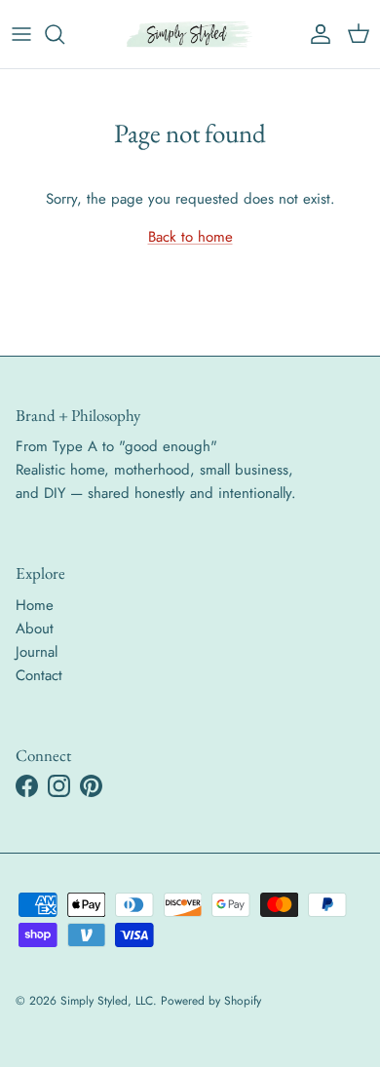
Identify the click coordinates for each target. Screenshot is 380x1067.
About (35, 628)
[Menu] (21, 34)
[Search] (64, 34)
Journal (36, 652)
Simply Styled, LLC (106, 1001)
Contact (39, 675)
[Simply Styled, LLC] (190, 34)
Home (35, 605)
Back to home (190, 237)
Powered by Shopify (211, 1001)
